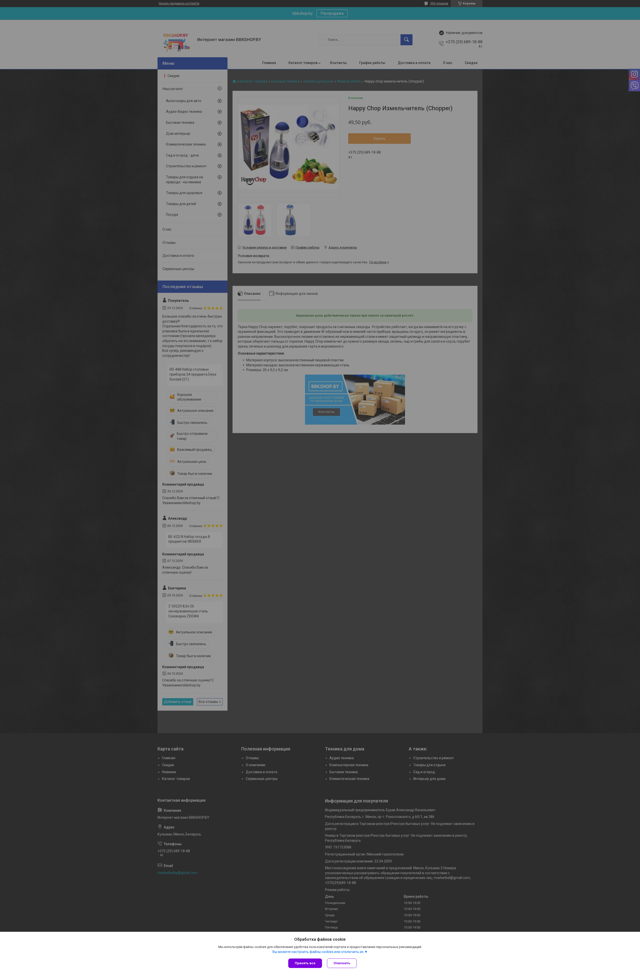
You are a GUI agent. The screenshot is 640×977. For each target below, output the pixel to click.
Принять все (305, 963)
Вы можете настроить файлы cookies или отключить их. (318, 952)
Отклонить (342, 963)
